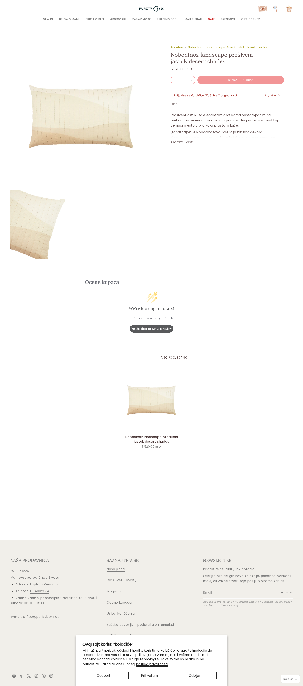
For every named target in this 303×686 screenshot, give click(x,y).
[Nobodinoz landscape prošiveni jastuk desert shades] (151, 400)
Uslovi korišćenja (121, 613)
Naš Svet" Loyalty (122, 580)
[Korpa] (289, 8)
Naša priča (116, 569)
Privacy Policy (283, 601)
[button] (69, 19)
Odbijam (195, 675)
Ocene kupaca (119, 602)
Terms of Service (219, 605)
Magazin (114, 591)
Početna (177, 47)
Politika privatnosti (152, 664)
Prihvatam (149, 675)
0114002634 (39, 591)
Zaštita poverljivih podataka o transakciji (141, 624)
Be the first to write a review (151, 329)
